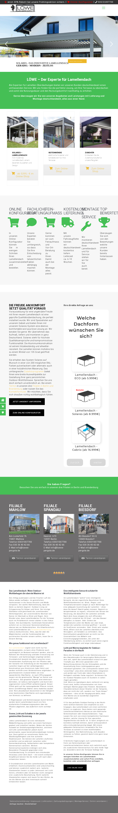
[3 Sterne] (59, 573)
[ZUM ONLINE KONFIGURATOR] (28, 419)
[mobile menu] (103, 7)
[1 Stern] (54, 573)
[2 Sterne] (57, 573)
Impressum (35, 801)
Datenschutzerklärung (19, 801)
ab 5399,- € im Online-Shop (25, 175)
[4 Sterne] (61, 573)
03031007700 (25, 542)
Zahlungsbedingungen (63, 801)
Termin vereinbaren (26, 558)
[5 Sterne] (63, 573)
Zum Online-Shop (61, 170)
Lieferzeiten (47, 801)
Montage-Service (81, 801)
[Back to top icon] (62, 810)
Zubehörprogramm (34, 371)
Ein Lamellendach (17, 648)
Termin (12, 386)
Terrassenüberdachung (41, 630)
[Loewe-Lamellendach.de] (23, 8)
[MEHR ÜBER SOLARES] (79, 66)
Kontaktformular (17, 392)
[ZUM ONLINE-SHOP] (77, 774)
